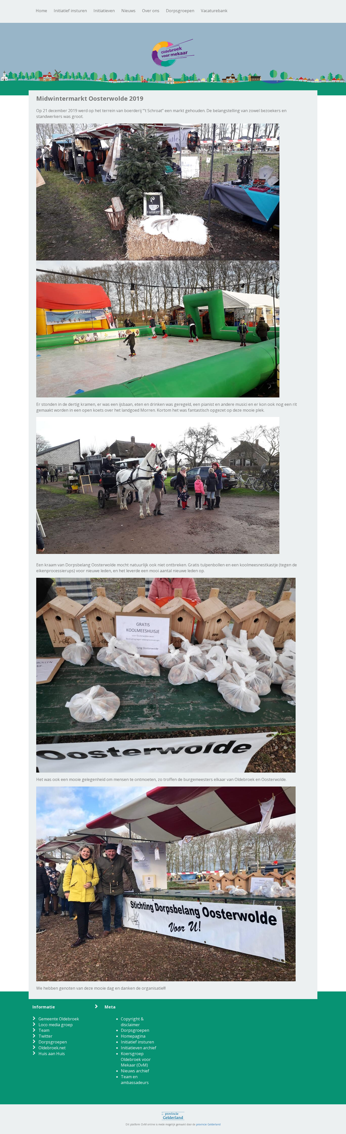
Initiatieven (104, 10)
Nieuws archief (135, 1071)
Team (44, 1030)
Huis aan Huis (52, 1053)
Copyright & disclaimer (132, 1021)
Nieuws (128, 10)
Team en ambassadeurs (135, 1079)
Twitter (45, 1036)
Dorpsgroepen (180, 10)
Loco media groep (56, 1024)
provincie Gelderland (208, 1124)
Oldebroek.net (52, 1048)
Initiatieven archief (138, 1048)
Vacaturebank (214, 10)
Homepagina (133, 1036)
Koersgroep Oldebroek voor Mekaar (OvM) (136, 1059)
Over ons (150, 10)
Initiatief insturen (70, 10)
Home (41, 10)
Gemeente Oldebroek (59, 1019)
